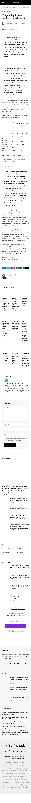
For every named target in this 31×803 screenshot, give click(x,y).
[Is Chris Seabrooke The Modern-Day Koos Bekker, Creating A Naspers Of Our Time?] (5, 568)
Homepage (7, 756)
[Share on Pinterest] (13, 29)
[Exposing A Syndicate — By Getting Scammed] (25, 293)
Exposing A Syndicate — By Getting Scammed (25, 300)
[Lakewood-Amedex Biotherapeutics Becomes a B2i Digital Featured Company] (5, 690)
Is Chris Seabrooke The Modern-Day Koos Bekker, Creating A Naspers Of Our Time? (19, 567)
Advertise (8, 758)
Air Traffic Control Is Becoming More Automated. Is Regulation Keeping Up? (15, 487)
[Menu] (3, 2)
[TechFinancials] (15, 2)
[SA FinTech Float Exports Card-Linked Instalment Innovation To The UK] (15, 316)
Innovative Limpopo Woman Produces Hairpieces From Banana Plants (15, 303)
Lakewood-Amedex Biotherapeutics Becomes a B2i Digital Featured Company (19, 689)
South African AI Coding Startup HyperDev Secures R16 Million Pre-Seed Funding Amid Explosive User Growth (25, 330)
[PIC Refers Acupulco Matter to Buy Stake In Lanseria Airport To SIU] (15, 348)
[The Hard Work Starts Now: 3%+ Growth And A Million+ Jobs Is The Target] (5, 293)
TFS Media (21, 762)
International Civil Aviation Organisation (14, 491)
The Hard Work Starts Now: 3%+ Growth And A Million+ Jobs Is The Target (5, 303)
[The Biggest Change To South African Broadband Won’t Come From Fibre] (5, 501)
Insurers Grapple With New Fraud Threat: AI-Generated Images (5, 357)
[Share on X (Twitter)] (10, 29)
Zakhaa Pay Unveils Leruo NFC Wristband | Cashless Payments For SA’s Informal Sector (5, 328)
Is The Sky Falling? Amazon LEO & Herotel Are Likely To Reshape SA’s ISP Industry (19, 586)
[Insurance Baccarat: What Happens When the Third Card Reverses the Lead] (5, 680)
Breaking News (5, 11)
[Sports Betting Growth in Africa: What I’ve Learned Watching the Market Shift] (5, 699)
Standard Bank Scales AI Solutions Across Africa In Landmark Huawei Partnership (19, 596)
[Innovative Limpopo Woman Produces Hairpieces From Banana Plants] (15, 293)
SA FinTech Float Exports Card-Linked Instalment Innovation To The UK (15, 325)
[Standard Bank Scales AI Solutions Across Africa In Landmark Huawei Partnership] (5, 597)
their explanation (9, 383)
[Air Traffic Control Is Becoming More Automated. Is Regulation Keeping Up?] (15, 471)
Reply (6, 395)
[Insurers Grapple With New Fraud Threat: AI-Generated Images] (5, 348)
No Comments (23, 23)
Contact (22, 756)
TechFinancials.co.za (11, 257)
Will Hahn (22, 73)
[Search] (28, 2)
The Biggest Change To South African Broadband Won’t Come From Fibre (19, 499)
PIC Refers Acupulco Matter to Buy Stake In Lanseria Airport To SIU (15, 358)
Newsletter (15, 756)
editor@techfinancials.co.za (9, 259)
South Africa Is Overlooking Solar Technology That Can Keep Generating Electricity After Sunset (19, 517)
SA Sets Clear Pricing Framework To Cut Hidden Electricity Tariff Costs (19, 507)
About (24, 758)
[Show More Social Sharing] (16, 29)
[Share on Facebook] (8, 29)
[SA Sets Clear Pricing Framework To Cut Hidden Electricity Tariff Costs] (5, 509)
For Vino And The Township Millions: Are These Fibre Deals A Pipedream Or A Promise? (19, 577)
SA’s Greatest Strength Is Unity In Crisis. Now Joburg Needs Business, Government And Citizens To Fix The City (25, 361)
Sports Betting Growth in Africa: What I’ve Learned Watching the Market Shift (19, 698)
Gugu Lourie (9, 23)
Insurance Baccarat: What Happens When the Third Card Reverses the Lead (18, 679)
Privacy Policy (15, 631)
